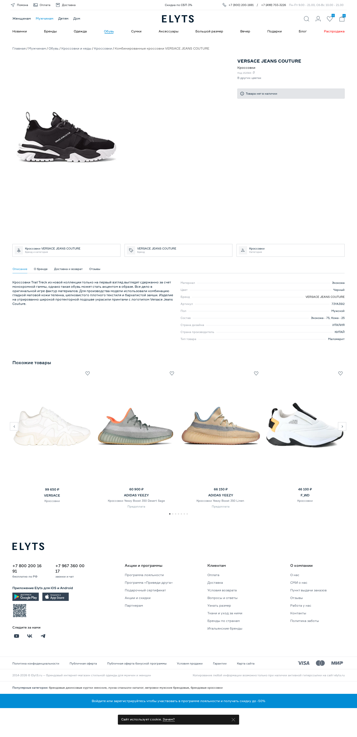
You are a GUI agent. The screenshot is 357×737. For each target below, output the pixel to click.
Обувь (109, 31)
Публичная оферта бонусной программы (137, 663)
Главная (19, 48)
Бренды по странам (223, 621)
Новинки (19, 31)
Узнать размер (219, 605)
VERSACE (52, 495)
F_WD (305, 495)
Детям (63, 18)
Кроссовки (52, 501)
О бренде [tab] (41, 269)
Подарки (274, 31)
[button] (14, 426)
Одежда (80, 31)
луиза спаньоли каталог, (126, 687)
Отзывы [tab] (94, 269)
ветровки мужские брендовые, (168, 687)
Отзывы (296, 598)
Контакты (298, 613)
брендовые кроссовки (207, 687)
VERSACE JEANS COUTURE (325, 296)
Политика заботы (304, 621)
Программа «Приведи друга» (149, 582)
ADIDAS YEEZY (136, 495)
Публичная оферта (83, 663)
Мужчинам (44, 18)
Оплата (213, 575)
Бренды (50, 31)
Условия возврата (222, 590)
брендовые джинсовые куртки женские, (78, 687)
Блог (303, 31)
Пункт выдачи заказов (308, 590)
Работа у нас (300, 605)
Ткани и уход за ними (224, 613)
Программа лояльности (144, 575)
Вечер (245, 31)
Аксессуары (168, 31)
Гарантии (220, 663)
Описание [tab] (20, 269)
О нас (294, 575)
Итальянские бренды (224, 628)
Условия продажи (190, 663)
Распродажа (334, 31)
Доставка (215, 582)
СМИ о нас (298, 582)
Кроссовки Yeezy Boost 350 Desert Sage (136, 500)
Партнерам (134, 605)
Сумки (136, 31)
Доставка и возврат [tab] (68, 269)
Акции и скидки (138, 598)
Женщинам (21, 18)
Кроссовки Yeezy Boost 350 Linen (220, 500)
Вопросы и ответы (222, 598)
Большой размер (209, 31)
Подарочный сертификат (145, 590)
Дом (76, 18)
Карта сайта (246, 663)
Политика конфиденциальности (35, 663)
